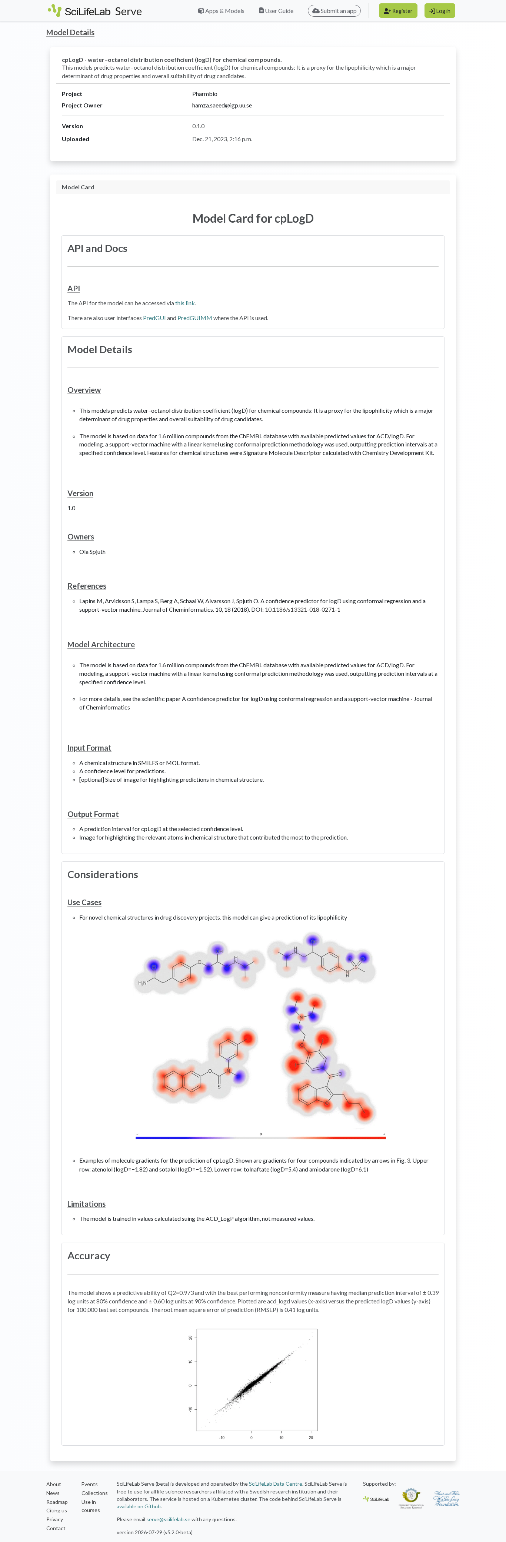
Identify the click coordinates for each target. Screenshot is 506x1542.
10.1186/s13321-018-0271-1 (302, 609)
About (53, 1484)
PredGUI (154, 317)
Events (89, 1484)
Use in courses (90, 1506)
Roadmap (57, 1502)
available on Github (139, 1506)
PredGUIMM (194, 317)
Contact (56, 1528)
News (53, 1493)
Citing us (56, 1510)
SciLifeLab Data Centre (275, 1483)
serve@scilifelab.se (168, 1519)
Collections (94, 1493)
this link (185, 302)
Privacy (54, 1519)
